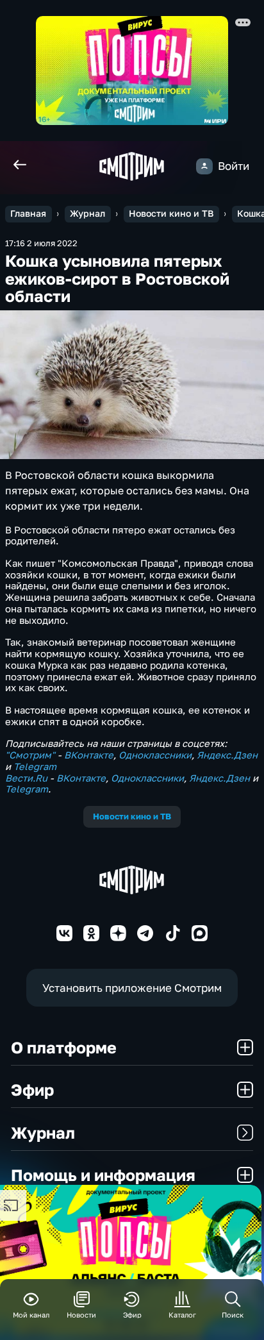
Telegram (34, 766)
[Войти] (204, 166)
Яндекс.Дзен (227, 755)
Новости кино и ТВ (171, 213)
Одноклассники (155, 755)
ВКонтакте (88, 755)
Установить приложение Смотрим (132, 987)
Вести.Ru (26, 778)
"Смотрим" (30, 755)
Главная (28, 213)
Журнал (87, 213)
